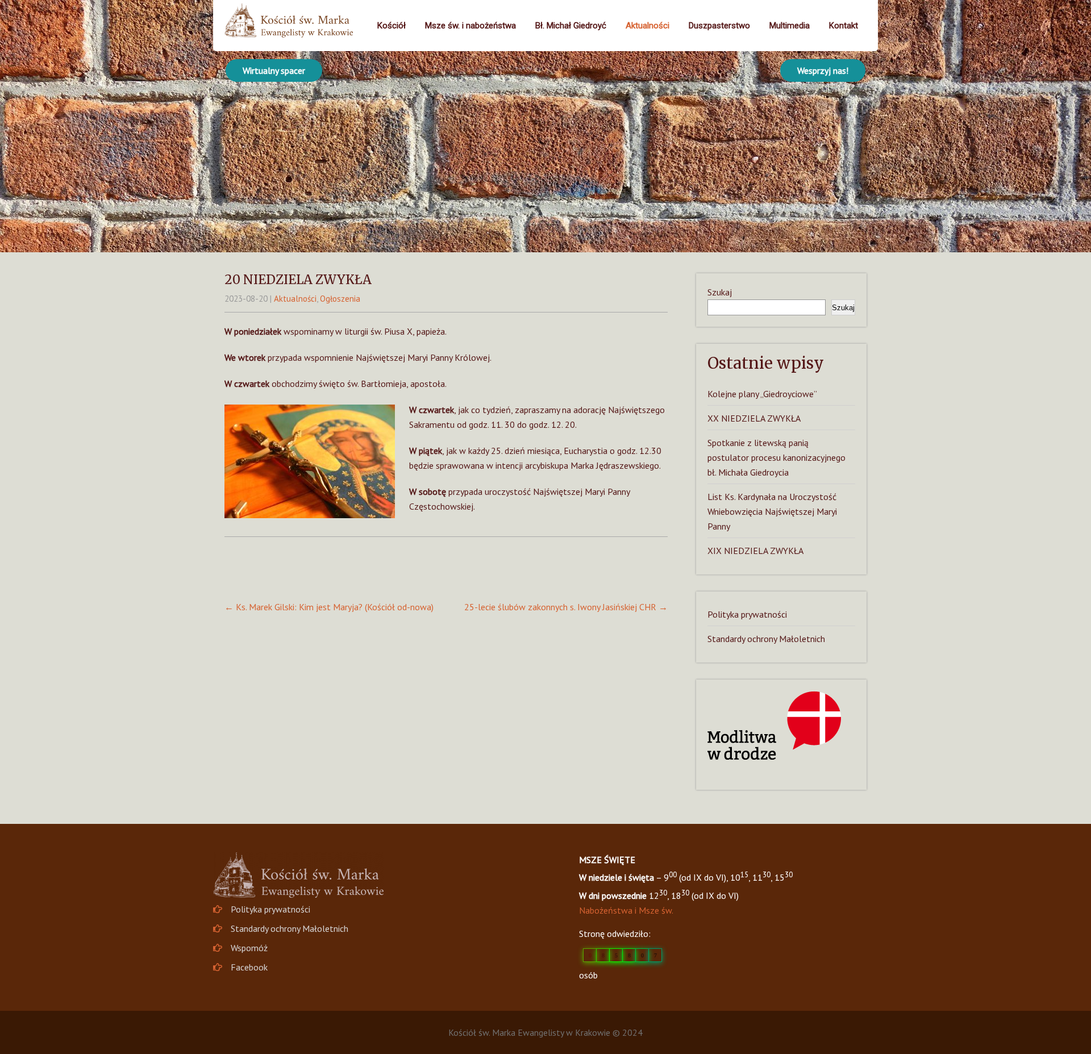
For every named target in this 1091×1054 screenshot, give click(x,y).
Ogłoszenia (340, 298)
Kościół (391, 25)
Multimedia (789, 25)
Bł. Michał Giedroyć (570, 25)
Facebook (249, 967)
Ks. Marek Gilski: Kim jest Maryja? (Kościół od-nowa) (329, 607)
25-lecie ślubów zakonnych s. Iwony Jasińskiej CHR (566, 607)
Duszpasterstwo (719, 25)
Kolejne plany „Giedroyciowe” (762, 393)
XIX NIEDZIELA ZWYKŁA (755, 550)
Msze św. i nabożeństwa (470, 25)
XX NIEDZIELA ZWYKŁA (754, 418)
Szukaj (719, 292)
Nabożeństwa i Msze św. (626, 910)
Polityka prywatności (747, 614)
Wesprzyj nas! (822, 70)
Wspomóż (249, 947)
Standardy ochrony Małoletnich (766, 638)
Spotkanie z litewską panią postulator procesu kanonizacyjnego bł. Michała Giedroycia (776, 457)
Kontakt (843, 25)
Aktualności (647, 25)
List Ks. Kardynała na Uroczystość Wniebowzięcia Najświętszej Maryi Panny (772, 511)
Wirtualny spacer (274, 70)
